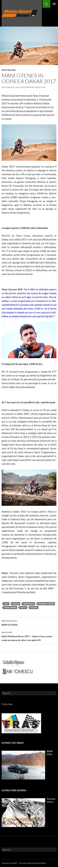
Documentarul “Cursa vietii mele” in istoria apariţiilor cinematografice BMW (51, 800)
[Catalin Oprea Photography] (13, 663)
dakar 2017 (29, 604)
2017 (6, 604)
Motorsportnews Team (33, 87)
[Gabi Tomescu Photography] (18, 671)
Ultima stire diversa (14, 790)
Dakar (16, 604)
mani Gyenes (10, 607)
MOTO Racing (9, 70)
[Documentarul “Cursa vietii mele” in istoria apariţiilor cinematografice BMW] (23, 812)
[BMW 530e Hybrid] (23, 765)
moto (23, 607)
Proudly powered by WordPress (32, 863)
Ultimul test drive (13, 742)
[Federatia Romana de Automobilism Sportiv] (21, 723)
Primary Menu (54, 4)
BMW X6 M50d (9, 623)
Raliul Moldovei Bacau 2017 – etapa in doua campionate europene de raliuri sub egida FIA (27, 636)
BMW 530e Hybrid (50, 753)
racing (34, 607)
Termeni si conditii (9, 863)
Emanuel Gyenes (46, 604)
